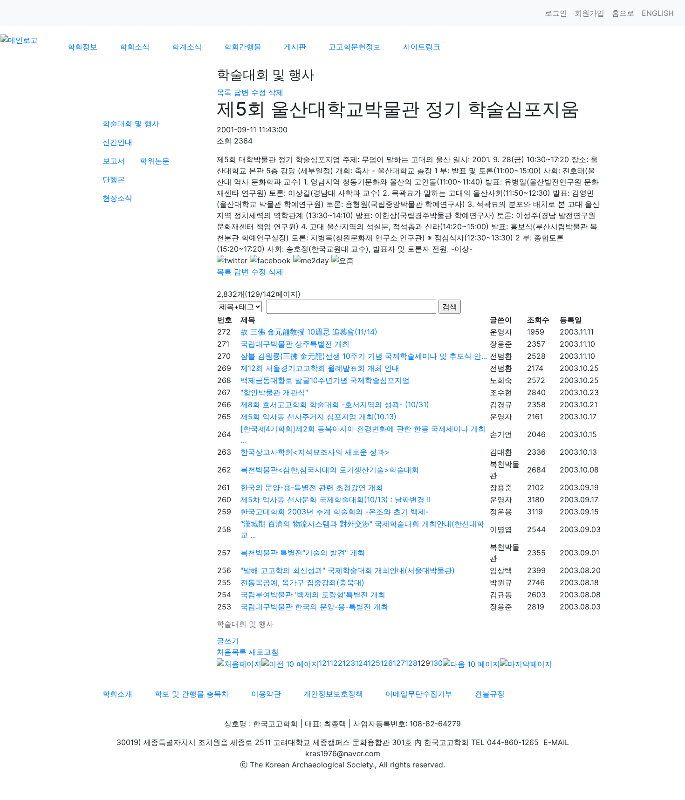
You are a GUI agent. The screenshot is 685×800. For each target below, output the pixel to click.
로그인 (556, 13)
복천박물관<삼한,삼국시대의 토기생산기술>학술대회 (329, 469)
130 (436, 663)
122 (336, 663)
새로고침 (264, 651)
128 (411, 663)
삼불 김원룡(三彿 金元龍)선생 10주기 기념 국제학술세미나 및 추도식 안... (363, 356)
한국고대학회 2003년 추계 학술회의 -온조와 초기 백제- (334, 511)
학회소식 (135, 46)
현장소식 (117, 198)
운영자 (501, 331)
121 (324, 663)
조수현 (501, 392)
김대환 (501, 452)
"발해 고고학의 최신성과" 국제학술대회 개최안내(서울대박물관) (347, 570)
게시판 (295, 46)
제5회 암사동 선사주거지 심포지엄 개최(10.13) (318, 416)
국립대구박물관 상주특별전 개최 (294, 344)
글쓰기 (228, 640)
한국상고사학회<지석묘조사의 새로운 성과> (315, 452)
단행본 (114, 179)
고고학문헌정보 (355, 46)
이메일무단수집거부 (418, 693)
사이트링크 (421, 46)
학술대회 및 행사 (131, 123)
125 (374, 663)
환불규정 (490, 693)
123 (348, 663)
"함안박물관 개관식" (274, 392)
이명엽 (501, 529)
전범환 (501, 356)
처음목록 (232, 651)
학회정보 (82, 46)
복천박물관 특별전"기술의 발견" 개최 (302, 552)
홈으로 (623, 13)
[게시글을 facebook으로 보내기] (270, 260)
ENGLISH (658, 13)
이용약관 (266, 693)
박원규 (501, 582)
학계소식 (187, 46)
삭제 (275, 92)
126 (386, 663)
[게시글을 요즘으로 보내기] (342, 260)
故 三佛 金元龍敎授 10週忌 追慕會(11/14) (308, 331)
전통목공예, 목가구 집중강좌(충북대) (302, 582)
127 (399, 663)
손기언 (501, 434)
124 (361, 663)
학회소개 (117, 693)
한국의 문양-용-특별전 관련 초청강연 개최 (311, 487)
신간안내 (117, 142)
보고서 (114, 160)
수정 (258, 92)
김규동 (501, 594)
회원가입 (589, 13)
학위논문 (155, 160)
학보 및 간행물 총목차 (192, 693)
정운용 (501, 511)
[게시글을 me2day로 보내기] (311, 260)
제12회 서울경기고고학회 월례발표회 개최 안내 (319, 368)
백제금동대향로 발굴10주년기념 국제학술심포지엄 (325, 380)
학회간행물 (242, 46)
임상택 (501, 570)
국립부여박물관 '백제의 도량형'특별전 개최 (312, 594)
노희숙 (501, 380)
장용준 (501, 344)
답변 (241, 92)
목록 (224, 92)
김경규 (501, 404)
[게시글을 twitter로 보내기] (232, 260)
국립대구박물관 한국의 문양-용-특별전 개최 (314, 606)
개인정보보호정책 (333, 693)
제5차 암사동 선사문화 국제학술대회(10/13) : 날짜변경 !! (335, 499)
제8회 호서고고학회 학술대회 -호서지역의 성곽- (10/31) (334, 404)
